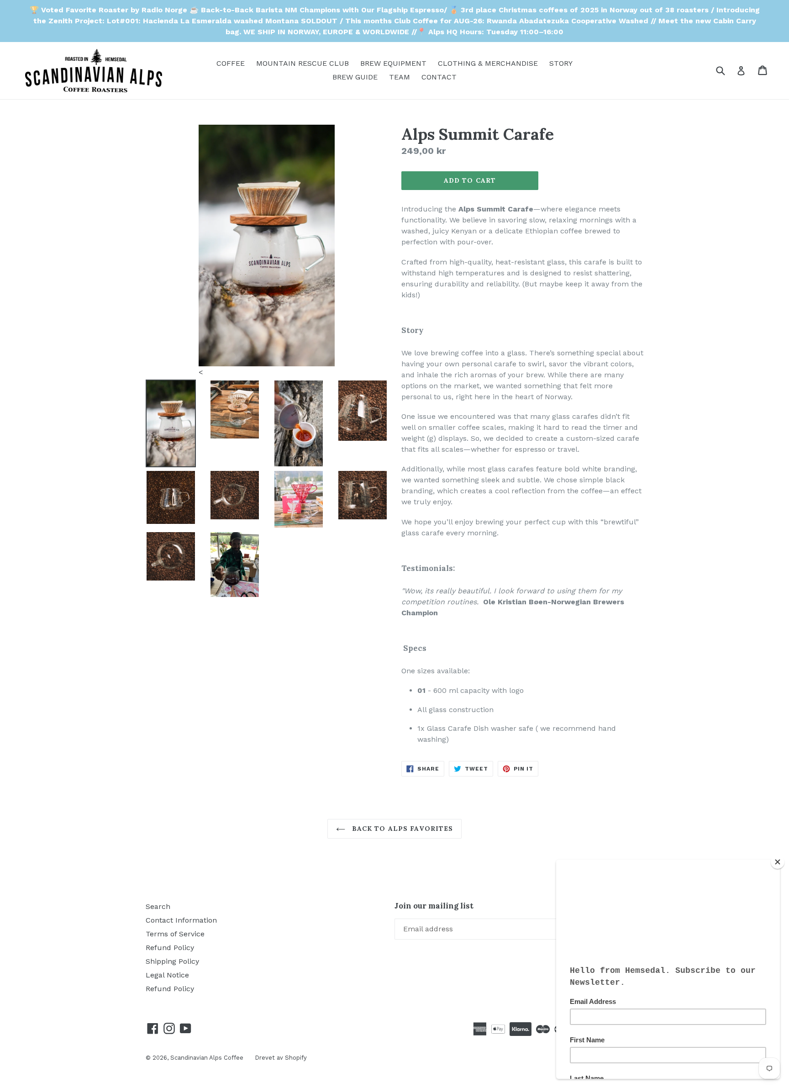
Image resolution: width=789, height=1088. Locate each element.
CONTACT (439, 77)
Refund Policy (170, 947)
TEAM (399, 77)
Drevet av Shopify (281, 1057)
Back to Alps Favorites (401, 828)
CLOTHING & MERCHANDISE (488, 63)
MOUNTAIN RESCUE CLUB (302, 63)
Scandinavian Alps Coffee (206, 1057)
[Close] (777, 862)
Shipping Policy (172, 961)
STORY (561, 63)
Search (158, 906)
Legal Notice (167, 975)
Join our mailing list (433, 905)
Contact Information (181, 920)
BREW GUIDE (355, 77)
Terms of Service (175, 934)
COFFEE (230, 63)
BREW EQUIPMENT (393, 63)
